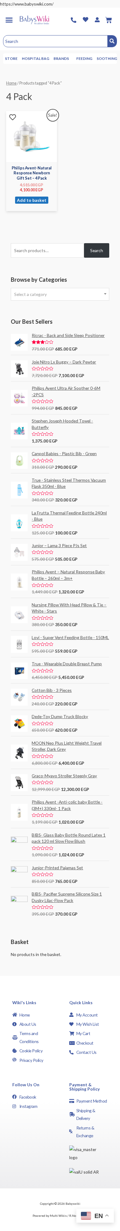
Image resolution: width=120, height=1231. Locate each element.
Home (11, 83)
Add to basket (31, 200)
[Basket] (108, 20)
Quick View (31, 157)
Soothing (107, 58)
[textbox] (60, 294)
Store (11, 58)
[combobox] (60, 294)
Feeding (84, 58)
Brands (61, 58)
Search (96, 250)
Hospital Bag (35, 58)
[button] (9, 20)
